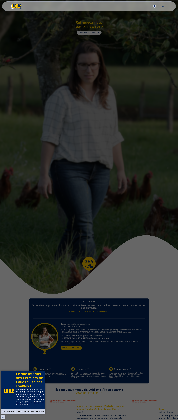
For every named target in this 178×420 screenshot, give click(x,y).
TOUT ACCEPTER (23, 411)
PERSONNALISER (37, 411)
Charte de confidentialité (24, 408)
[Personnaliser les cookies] (3, 417)
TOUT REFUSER (8, 411)
